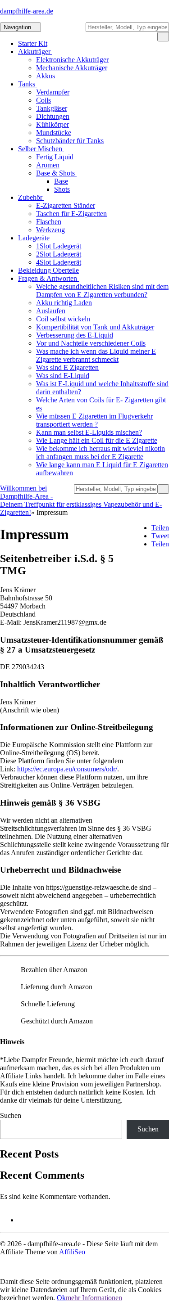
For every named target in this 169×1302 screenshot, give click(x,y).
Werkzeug (50, 230)
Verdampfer (52, 92)
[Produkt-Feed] (23, 1220)
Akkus (45, 76)
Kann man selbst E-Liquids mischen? (89, 432)
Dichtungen (52, 116)
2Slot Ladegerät (58, 254)
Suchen (10, 1115)
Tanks (27, 84)
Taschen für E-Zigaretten (71, 213)
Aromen (47, 165)
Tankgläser (51, 108)
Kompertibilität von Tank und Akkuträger (95, 327)
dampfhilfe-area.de (26, 11)
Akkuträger (35, 51)
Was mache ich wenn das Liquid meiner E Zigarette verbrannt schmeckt (96, 355)
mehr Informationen (94, 1298)
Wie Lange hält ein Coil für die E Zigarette (96, 440)
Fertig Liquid (54, 157)
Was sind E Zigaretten (67, 367)
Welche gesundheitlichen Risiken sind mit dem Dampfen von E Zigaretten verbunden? (102, 290)
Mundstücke (53, 132)
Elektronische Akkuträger (72, 59)
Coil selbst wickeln (63, 319)
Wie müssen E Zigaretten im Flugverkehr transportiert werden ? (94, 420)
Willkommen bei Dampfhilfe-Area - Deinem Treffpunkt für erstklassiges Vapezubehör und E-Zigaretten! (81, 500)
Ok (61, 1298)
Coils (43, 100)
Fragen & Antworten (48, 278)
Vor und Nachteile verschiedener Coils (91, 343)
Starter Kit (32, 43)
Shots (62, 189)
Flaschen (48, 221)
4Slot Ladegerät (58, 262)
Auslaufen (50, 311)
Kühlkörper (52, 124)
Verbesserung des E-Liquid (74, 335)
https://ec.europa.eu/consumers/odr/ (67, 769)
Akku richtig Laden (64, 302)
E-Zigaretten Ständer (65, 205)
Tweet (160, 536)
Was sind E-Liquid (62, 375)
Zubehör (31, 197)
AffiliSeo (72, 1252)
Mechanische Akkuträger (71, 68)
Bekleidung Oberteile (48, 270)
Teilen (160, 528)
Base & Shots (56, 173)
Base (61, 181)
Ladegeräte (34, 238)
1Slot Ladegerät (58, 246)
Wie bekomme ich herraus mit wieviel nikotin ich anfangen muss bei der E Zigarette (100, 452)
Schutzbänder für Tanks (70, 140)
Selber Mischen (41, 149)
